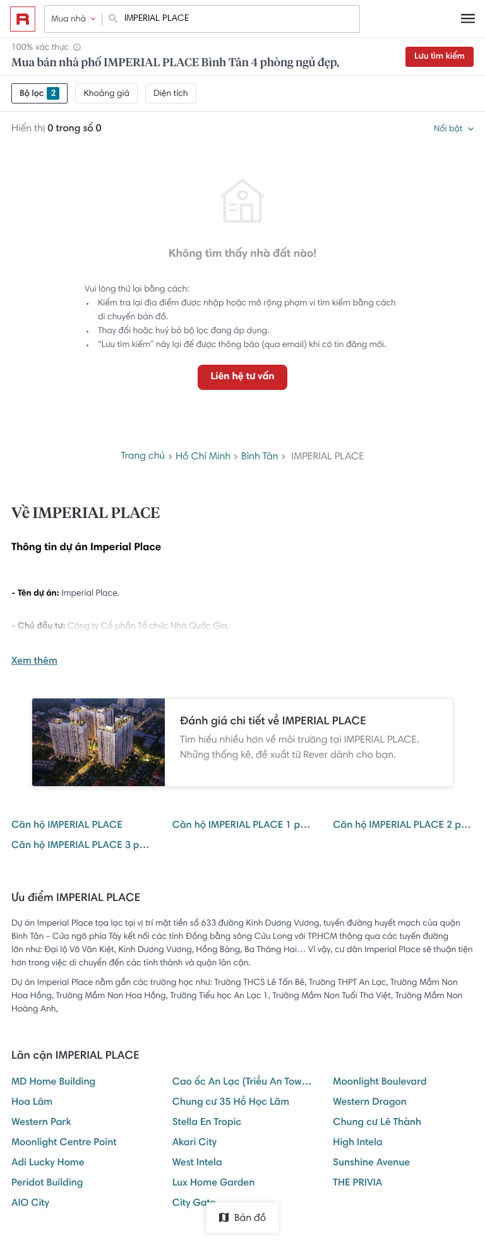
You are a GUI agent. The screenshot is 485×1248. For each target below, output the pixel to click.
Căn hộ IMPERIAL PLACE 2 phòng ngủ (403, 826)
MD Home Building (53, 1083)
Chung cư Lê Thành (377, 1123)
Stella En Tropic (207, 1123)
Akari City (194, 1143)
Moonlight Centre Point (64, 1143)
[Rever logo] (22, 19)
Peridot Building (47, 1184)
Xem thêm (34, 662)
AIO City (30, 1204)
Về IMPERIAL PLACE (85, 514)
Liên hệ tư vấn (242, 377)
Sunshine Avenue (371, 1163)
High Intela (357, 1143)
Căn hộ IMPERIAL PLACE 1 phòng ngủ (242, 826)
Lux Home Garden (213, 1184)
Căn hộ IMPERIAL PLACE (67, 826)
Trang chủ (143, 457)
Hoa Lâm (31, 1103)
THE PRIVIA (357, 1184)
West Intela (197, 1163)
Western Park (41, 1123)
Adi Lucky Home (48, 1163)
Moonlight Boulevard (379, 1083)
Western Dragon (370, 1103)
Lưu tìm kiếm (439, 56)
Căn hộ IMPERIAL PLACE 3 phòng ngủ (81, 846)
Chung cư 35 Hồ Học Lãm (230, 1103)
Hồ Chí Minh (203, 457)
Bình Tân (259, 457)
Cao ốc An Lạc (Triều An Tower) (242, 1083)
